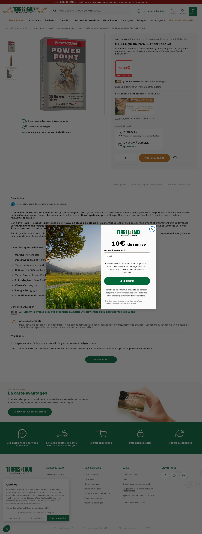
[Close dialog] (152, 229)
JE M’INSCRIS (127, 281)
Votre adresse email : (115, 250)
